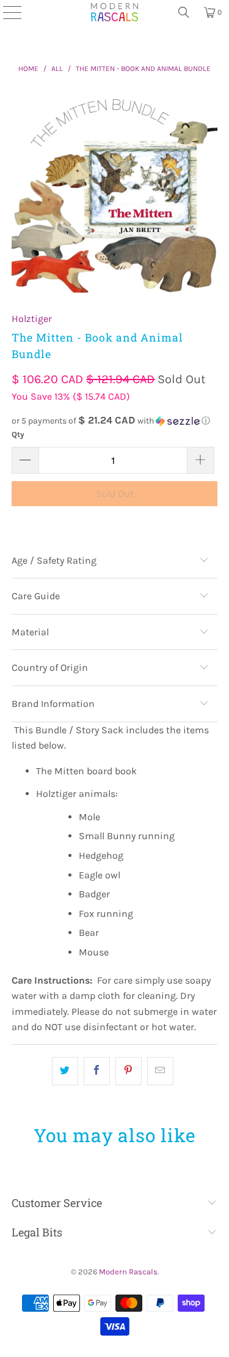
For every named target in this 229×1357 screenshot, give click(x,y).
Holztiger (32, 318)
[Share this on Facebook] (97, 1071)
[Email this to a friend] (160, 1071)
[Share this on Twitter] (65, 1071)
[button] (114, 421)
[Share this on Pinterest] (128, 1071)
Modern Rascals (128, 1271)
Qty (18, 434)
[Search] (183, 12)
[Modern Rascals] (115, 12)
